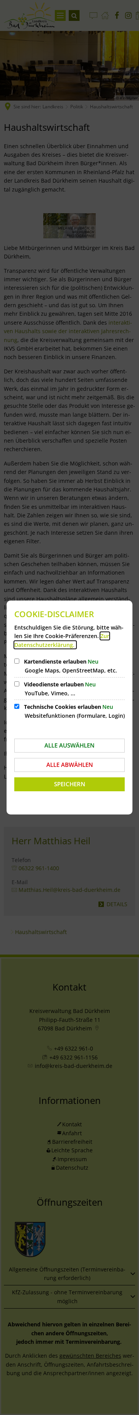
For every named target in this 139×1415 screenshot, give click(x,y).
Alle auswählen (69, 745)
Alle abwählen (69, 764)
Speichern (69, 784)
